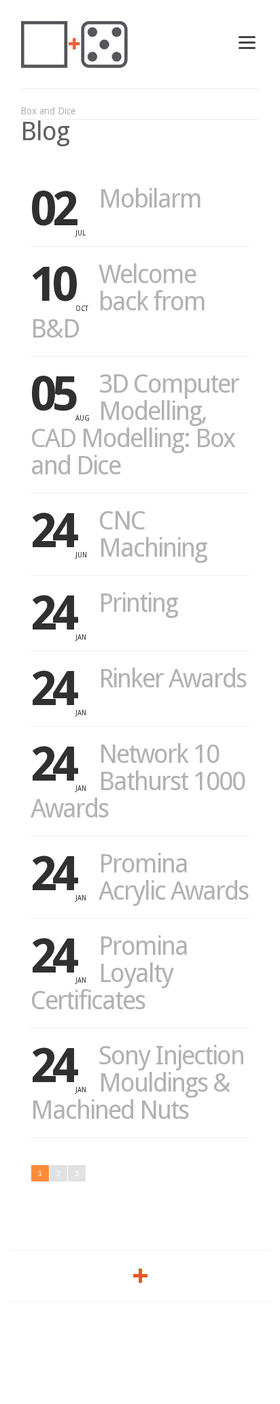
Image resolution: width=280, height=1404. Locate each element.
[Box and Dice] (74, 44)
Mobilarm (150, 199)
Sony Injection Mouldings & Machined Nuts (137, 1083)
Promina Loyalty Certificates (109, 973)
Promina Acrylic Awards (173, 877)
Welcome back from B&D (118, 301)
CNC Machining (153, 534)
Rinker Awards (172, 678)
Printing (138, 603)
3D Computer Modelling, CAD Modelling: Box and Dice (135, 424)
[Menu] (247, 42)
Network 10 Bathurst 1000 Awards (138, 781)
